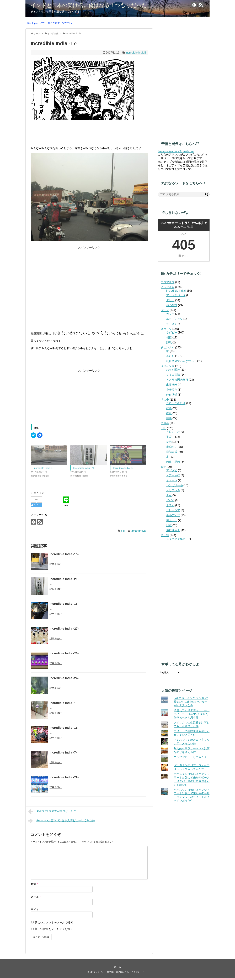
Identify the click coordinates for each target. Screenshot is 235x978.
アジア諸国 (167, 282)
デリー (170, 300)
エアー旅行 (173, 475)
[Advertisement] (89, 274)
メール (36, 896)
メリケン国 (167, 366)
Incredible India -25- (64, 653)
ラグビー (171, 332)
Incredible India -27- (64, 628)
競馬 (169, 342)
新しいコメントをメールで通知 (54, 922)
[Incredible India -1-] (39, 710)
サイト (35, 909)
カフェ (170, 313)
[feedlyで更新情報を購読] (194, 4)
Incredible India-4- (43, 468)
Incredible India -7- (63, 752)
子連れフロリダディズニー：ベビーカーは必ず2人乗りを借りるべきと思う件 (192, 714)
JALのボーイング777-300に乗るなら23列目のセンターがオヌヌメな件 (191, 702)
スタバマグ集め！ (177, 538)
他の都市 (171, 305)
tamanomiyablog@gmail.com (176, 151)
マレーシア (173, 510)
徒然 (169, 441)
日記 (163, 428)
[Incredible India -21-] (88, 455)
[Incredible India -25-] (39, 660)
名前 (34, 884)
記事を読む (56, 564)
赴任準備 (171, 394)
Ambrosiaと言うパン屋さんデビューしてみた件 (65, 820)
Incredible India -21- (84, 468)
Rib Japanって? (36, 23)
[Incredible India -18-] (39, 734)
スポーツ (166, 328)
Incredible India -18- (64, 727)
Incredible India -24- (64, 678)
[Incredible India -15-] (39, 561)
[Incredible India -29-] (39, 784)
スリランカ (173, 490)
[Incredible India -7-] (39, 759)
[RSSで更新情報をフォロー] (201, 4)
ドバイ (170, 500)
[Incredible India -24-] (39, 685)
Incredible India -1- (63, 703)
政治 (169, 408)
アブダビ (171, 470)
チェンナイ (167, 347)
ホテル (170, 505)
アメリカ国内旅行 (177, 379)
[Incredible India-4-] (49, 455)
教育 (169, 413)
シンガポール (174, 485)
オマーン (171, 480)
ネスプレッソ (174, 318)
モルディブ (173, 515)
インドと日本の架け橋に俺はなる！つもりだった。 (91, 5)
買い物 (165, 535)
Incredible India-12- (123, 468)
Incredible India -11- (64, 603)
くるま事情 (173, 374)
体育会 (165, 423)
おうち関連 (173, 369)
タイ (169, 495)
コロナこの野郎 (175, 403)
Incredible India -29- (64, 777)
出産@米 (171, 384)
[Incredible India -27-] (39, 635)
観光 (163, 466)
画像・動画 (173, 461)
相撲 (169, 337)
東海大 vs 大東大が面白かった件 (56, 811)
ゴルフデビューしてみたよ (190, 757)
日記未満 (171, 451)
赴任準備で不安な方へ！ (61, 23)
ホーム (117, 967)
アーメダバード (175, 295)
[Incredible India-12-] (128, 455)
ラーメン (171, 323)
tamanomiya (138, 530)
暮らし (170, 356)
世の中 (165, 399)
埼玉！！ (171, 520)
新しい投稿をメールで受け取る (54, 929)
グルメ (165, 310)
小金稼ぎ (171, 389)
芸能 (169, 418)
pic (123, 530)
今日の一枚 (173, 431)
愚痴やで (171, 446)
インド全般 (167, 287)
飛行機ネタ (173, 530)
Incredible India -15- (64, 554)
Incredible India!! (136, 52)
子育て (170, 436)
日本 (169, 525)
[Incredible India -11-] (39, 610)
